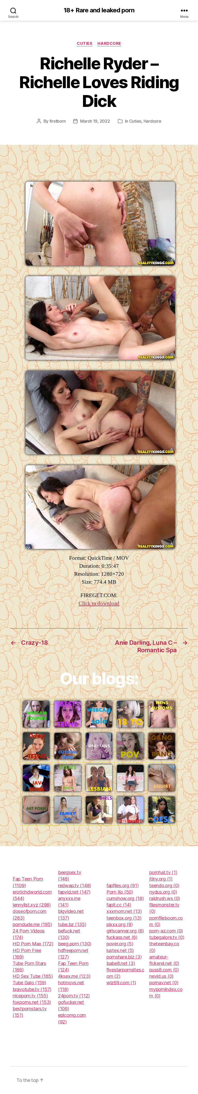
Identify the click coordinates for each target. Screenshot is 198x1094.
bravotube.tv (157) (32, 989)
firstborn (58, 121)
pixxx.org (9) (119, 924)
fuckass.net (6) (121, 937)
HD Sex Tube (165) (33, 976)
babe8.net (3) (120, 963)
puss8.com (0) (164, 969)
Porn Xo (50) (119, 892)
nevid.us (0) (161, 976)
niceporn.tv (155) (30, 995)
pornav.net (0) (163, 982)
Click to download (99, 603)
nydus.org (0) (163, 892)
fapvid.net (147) (74, 892)
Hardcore (109, 43)
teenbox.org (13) (124, 918)
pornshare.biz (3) (124, 957)
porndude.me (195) (32, 924)
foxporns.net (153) (32, 1002)
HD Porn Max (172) (33, 943)
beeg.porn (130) (74, 943)
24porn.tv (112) (74, 995)
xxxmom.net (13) (124, 911)
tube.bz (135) (72, 924)
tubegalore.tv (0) (166, 937)
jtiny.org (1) (160, 878)
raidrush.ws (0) (164, 898)
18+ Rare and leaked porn (99, 10)
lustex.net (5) (120, 950)
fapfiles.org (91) (122, 885)
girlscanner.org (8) (125, 931)
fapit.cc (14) (118, 905)
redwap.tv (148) (74, 885)
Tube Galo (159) (29, 982)
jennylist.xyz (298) (32, 905)
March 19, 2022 (95, 121)
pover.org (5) (119, 943)
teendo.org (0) (164, 885)
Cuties (84, 43)
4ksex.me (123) (74, 976)
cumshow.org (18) (125, 898)
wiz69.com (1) (121, 982)
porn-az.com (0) (166, 931)
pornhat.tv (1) (163, 872)
